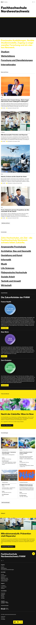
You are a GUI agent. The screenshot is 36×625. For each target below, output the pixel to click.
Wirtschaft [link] (6, 285)
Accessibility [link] (3, 619)
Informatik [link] (6, 259)
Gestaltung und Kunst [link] (11, 255)
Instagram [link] (3, 594)
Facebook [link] (3, 593)
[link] (4, 2)
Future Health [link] (4, 327)
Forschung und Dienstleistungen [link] (17, 60)
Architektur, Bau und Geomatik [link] (16, 251)
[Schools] (14, 622)
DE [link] (1, 560)
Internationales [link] (8, 64)
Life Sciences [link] (7, 268)
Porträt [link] (2, 574)
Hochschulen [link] (3, 575)
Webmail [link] (2, 588)
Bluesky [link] (2, 595)
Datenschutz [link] (3, 616)
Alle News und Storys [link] (6, 223)
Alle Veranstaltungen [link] (5, 502)
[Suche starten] (18, 622)
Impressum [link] (3, 617)
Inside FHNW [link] (3, 587)
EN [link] (3, 560)
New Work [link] (3, 356)
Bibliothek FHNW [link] (4, 578)
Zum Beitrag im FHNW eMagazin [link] (7, 546)
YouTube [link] (2, 598)
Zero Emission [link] (4, 385)
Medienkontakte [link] (4, 580)
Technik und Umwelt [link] (11, 281)
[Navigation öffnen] (21, 622)
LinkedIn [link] (2, 596)
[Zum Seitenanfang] (33, 553)
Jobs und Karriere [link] (4, 579)
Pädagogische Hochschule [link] (14, 272)
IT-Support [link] (3, 585)
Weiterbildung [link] (8, 56)
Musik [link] (4, 264)
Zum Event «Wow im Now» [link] (6, 425)
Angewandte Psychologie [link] (13, 246)
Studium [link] (5, 51)
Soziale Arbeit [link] (8, 276)
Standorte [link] (3, 577)
